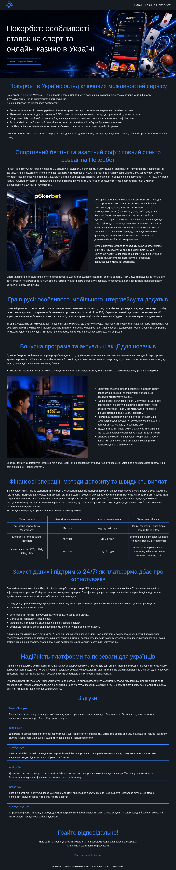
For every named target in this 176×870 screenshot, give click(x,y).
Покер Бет (26, 94)
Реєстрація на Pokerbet (23, 61)
